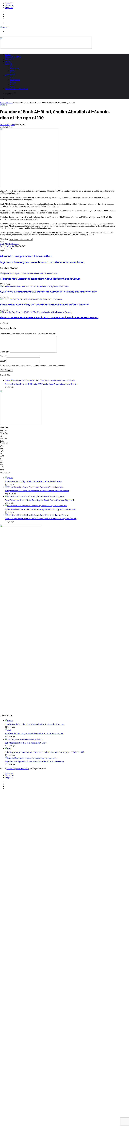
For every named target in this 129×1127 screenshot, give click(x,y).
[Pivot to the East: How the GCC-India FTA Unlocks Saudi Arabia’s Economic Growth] (35, 312)
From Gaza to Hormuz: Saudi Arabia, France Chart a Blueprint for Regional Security (41, 518)
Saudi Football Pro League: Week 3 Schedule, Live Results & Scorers (34, 733)
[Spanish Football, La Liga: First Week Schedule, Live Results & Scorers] (9, 721)
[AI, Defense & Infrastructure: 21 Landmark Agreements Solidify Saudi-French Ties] (34, 286)
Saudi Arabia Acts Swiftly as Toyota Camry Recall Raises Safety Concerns (44, 304)
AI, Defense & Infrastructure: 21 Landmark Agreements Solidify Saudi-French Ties (48, 291)
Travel (8, 64)
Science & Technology (16, 89)
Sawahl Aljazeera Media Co (18, 769)
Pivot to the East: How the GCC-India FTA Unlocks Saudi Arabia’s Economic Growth (49, 317)
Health (12, 86)
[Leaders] (4, 27)
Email (3, 361)
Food (12, 84)
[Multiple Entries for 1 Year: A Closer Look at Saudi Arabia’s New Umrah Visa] (34, 487)
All (11, 66)
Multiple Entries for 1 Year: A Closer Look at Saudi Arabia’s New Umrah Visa (37, 490)
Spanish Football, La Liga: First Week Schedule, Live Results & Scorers (34, 724)
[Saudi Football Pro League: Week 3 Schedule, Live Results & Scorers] (8, 730)
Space (12, 71)
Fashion (13, 82)
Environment (14, 68)
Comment (4, 352)
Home (8, 55)
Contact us (9, 5)
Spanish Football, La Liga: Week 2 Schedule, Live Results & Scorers (33, 481)
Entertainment (15, 80)
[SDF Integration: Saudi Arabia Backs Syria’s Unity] (24, 739)
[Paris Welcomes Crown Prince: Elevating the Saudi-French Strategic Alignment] (34, 496)
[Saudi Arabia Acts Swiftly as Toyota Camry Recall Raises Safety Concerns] (31, 299)
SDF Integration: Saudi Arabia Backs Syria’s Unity (25, 743)
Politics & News (13, 57)
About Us (9, 3)
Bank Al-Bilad (6, 244)
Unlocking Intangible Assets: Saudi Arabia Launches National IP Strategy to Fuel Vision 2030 (44, 752)
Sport (8, 61)
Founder (15, 244)
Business (9, 59)
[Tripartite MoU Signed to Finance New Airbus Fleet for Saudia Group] (29, 273)
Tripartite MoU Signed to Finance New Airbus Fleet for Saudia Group (40, 279)
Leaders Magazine (7, 124)
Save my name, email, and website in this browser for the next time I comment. (34, 366)
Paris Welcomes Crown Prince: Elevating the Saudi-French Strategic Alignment (39, 500)
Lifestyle (10, 75)
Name (3, 356)
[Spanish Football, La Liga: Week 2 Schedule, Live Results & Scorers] (9, 478)
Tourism (13, 73)
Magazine (9, 8)
